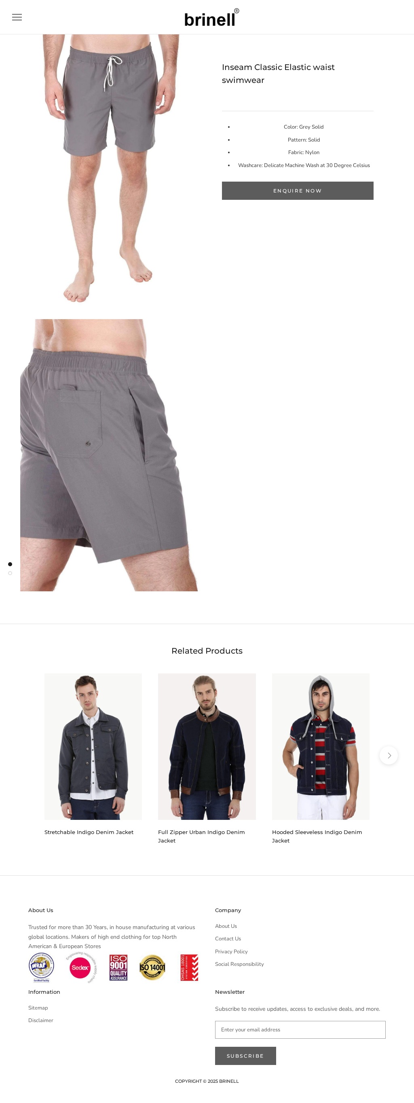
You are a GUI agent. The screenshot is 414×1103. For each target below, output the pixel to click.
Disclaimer (40, 1020)
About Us (226, 926)
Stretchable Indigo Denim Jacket (88, 832)
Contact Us (228, 938)
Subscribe (245, 1056)
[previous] (25, 755)
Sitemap (38, 1008)
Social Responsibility (239, 964)
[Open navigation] (17, 17)
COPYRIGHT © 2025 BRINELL (207, 1081)
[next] (389, 755)
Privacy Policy (231, 951)
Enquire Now (297, 191)
